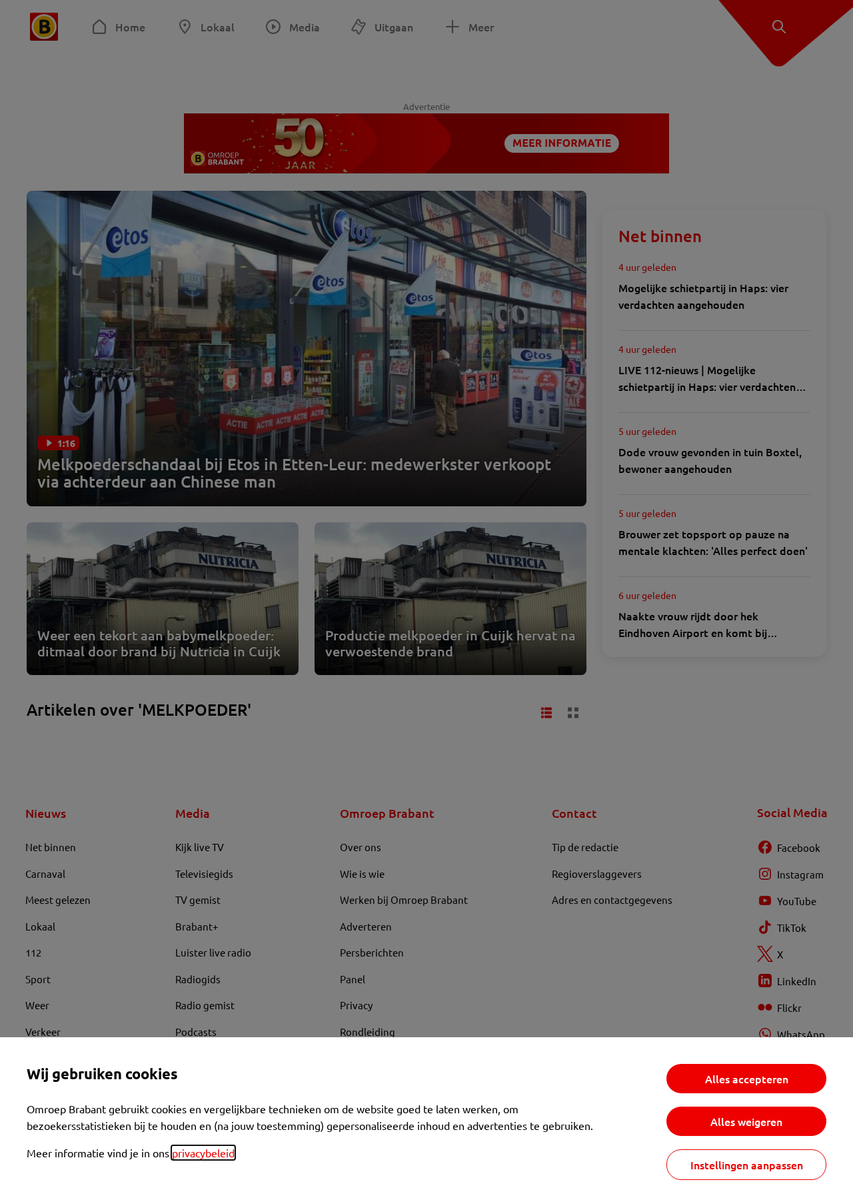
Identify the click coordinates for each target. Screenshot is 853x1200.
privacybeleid (203, 1152)
